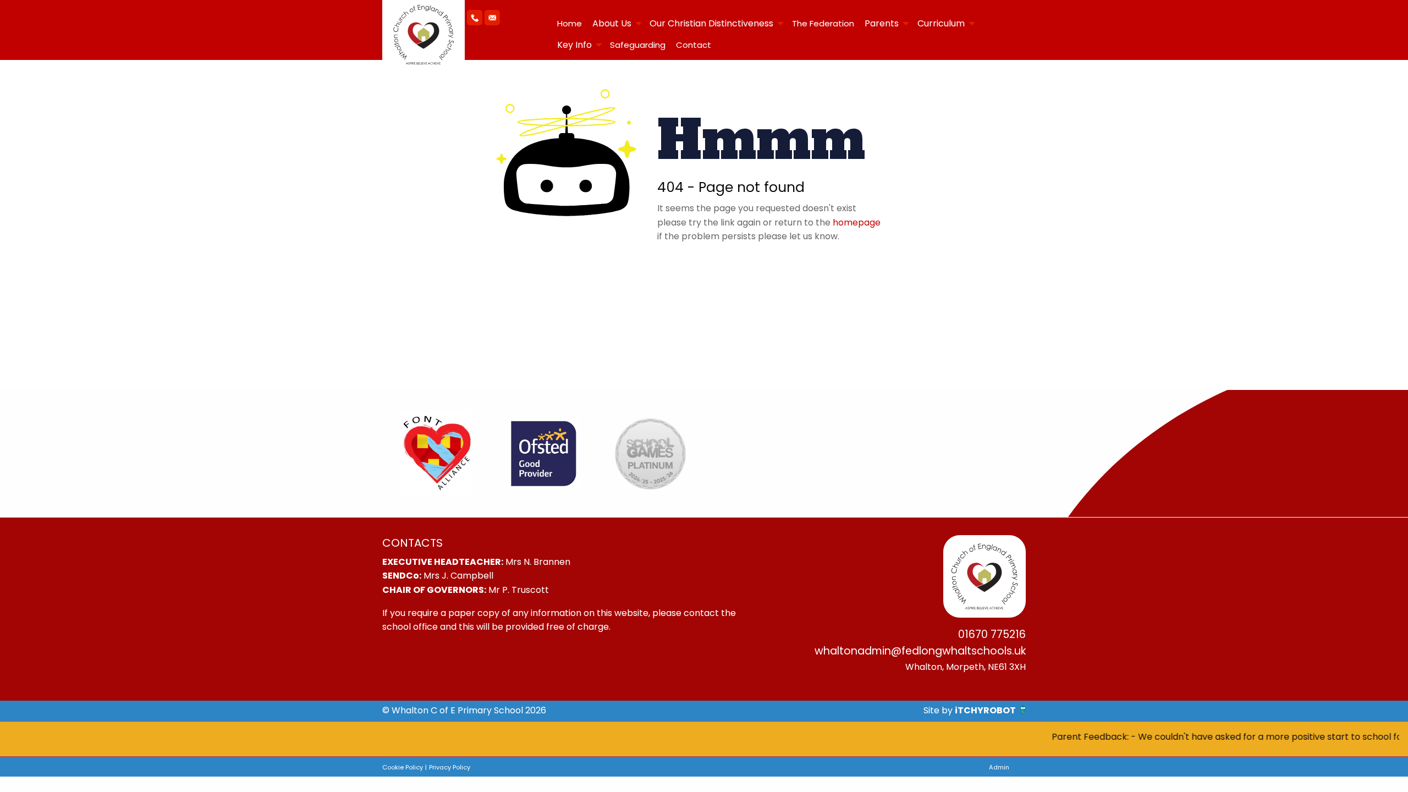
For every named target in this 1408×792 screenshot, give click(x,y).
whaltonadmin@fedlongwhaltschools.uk (920, 651)
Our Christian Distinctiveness (711, 23)
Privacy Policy (449, 767)
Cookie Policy (402, 767)
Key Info (574, 44)
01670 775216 (992, 634)
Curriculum (941, 23)
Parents (882, 23)
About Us (611, 23)
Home (569, 23)
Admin (999, 767)
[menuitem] (569, 23)
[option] (436, 454)
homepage (857, 222)
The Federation (823, 23)
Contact (693, 45)
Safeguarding (638, 45)
